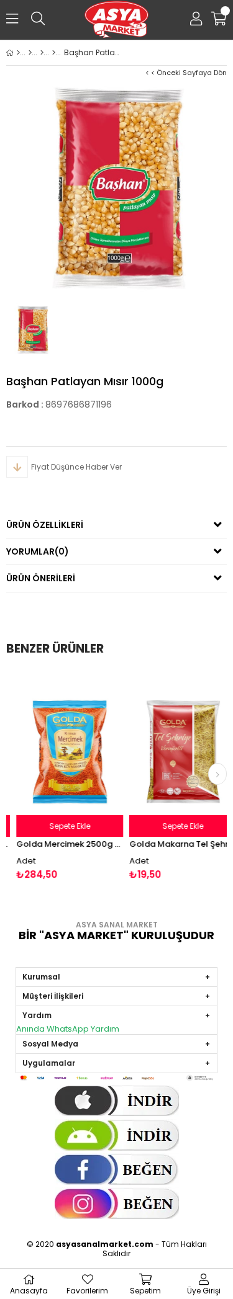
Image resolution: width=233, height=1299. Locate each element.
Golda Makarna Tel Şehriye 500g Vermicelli (176, 844)
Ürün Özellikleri (44, 525)
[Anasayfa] (18, 52)
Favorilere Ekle (63, 776)
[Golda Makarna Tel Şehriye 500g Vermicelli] (176, 752)
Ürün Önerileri (40, 578)
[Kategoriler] (30, 52)
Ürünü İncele (84, 776)
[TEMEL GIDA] (41, 52)
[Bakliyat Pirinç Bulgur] (53, 52)
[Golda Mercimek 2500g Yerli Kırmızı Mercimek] (63, 752)
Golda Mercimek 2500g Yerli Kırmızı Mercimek (63, 844)
